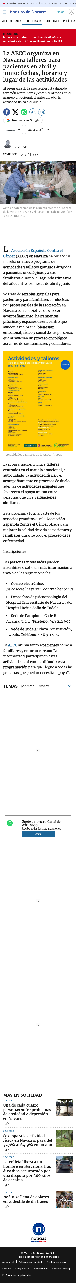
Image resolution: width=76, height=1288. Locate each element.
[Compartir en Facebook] (6, 112)
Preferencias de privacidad (16, 1275)
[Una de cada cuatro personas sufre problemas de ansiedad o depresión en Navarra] (64, 1107)
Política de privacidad (30, 1261)
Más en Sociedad (22, 1095)
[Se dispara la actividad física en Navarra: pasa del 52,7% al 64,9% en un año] (64, 1138)
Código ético (22, 1268)
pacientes (27, 685)
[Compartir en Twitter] (15, 112)
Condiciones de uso (56, 1261)
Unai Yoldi (20, 147)
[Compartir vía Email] (41, 112)
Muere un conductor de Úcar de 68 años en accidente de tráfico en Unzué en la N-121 (33, 39)
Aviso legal (8, 1261)
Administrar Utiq (61, 1268)
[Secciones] (4, 12)
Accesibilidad (41, 1268)
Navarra (44, 685)
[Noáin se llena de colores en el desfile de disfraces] (64, 1199)
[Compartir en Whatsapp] (24, 112)
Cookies (6, 1268)
